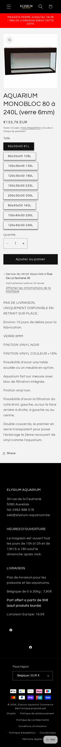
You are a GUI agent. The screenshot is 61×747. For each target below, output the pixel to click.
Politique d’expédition (22, 732)
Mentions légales (32, 739)
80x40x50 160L (20, 205)
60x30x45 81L (19, 146)
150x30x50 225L (20, 185)
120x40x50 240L (20, 225)
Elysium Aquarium (28, 704)
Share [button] (11, 453)
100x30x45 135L (20, 165)
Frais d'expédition (31, 128)
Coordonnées (48, 732)
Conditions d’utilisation (33, 726)
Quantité (9, 234)
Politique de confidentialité (32, 720)
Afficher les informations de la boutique (28, 289)
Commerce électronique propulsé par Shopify (30, 709)
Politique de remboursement (37, 713)
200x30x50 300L (20, 195)
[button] (9, 6)
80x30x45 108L (20, 156)
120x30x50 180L (20, 175)
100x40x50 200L (20, 215)
